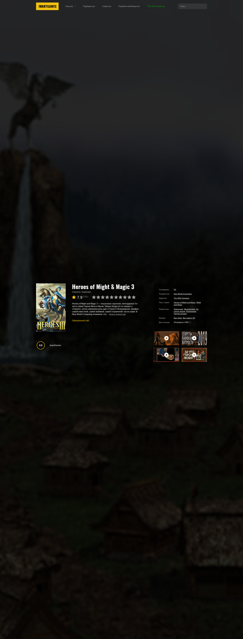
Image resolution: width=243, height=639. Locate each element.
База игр (69, 6)
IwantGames (47, 6)
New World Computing (183, 294)
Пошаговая (86, 292)
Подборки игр (89, 6)
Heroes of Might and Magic (184, 302)
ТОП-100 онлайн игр (156, 6)
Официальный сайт (80, 320)
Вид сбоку (178, 318)
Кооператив (191, 311)
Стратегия (76, 292)
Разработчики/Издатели (129, 6)
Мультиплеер (189, 309)
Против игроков (180, 314)
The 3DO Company (181, 298)
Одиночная (178, 309)
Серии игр (106, 6)
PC (175, 290)
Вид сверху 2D (189, 318)
